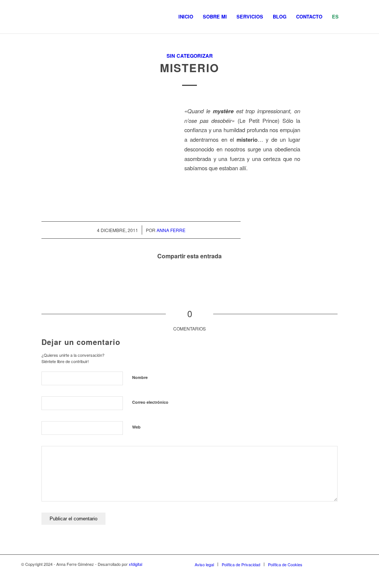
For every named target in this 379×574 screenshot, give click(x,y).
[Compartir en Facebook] (149, 277)
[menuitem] (186, 16)
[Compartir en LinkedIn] (210, 277)
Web (136, 427)
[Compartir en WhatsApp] (190, 277)
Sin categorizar (190, 55)
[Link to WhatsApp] (341, 564)
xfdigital (135, 564)
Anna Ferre (171, 230)
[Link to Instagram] (319, 564)
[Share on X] (169, 277)
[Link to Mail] (352, 564)
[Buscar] (350, 16)
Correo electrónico (150, 402)
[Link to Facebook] (330, 564)
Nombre (140, 377)
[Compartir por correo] (230, 277)
